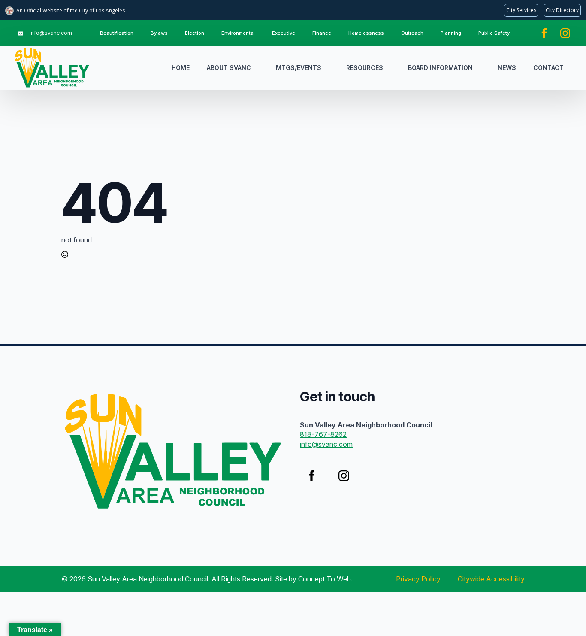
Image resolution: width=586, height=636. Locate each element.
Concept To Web (324, 579)
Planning (451, 33)
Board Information (440, 67)
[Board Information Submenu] (481, 67)
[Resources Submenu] (391, 67)
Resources (364, 67)
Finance (321, 33)
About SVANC (229, 67)
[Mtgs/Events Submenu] (329, 67)
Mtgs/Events (298, 67)
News (507, 67)
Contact (548, 67)
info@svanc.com (326, 444)
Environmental (238, 33)
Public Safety (494, 33)
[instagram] (565, 33)
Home (181, 67)
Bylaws (159, 33)
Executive (283, 33)
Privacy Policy (418, 579)
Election (194, 33)
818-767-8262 (323, 434)
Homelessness (366, 33)
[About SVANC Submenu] (259, 67)
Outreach (412, 33)
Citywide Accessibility (491, 579)
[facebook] (544, 33)
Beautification (116, 33)
